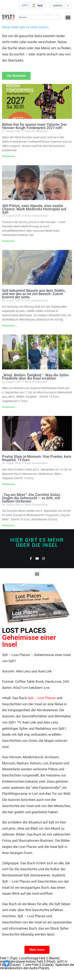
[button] (68, 17)
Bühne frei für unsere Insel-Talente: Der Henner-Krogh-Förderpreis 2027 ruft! (34, 126)
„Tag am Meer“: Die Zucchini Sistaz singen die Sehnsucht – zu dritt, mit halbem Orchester (31, 497)
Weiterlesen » (9, 156)
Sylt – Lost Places (42, 698)
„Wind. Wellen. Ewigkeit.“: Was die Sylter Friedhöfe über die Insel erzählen (35, 376)
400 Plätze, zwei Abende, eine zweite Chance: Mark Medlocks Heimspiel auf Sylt (34, 209)
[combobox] (39, 17)
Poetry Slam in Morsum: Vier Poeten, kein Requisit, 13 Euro (36, 458)
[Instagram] (43, 558)
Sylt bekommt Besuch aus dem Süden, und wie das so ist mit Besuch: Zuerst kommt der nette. (33, 293)
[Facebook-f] (30, 558)
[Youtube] (37, 558)
